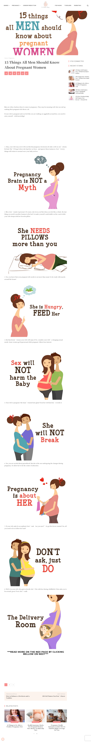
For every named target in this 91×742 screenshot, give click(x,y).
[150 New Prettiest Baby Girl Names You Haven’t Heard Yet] (71, 98)
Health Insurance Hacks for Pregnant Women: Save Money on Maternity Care (35, 727)
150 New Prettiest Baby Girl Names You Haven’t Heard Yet (82, 98)
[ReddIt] (22, 73)
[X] (10, 73)
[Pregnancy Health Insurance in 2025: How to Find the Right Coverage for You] (57, 715)
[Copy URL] (26, 73)
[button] (87, 5)
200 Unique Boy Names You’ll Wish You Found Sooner (82, 78)
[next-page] (37, 734)
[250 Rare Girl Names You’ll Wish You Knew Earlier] (71, 71)
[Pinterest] (14, 73)
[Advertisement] (35, 91)
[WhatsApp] (18, 73)
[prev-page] (34, 734)
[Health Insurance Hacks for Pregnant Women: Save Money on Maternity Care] (36, 715)
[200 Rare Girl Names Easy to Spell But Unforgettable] (71, 91)
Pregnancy (11, 58)
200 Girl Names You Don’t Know (53, 696)
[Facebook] (6, 73)
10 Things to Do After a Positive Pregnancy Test (15, 726)
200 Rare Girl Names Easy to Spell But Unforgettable (81, 91)
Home (6, 58)
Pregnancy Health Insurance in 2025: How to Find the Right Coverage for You (56, 727)
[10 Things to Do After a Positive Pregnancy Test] (14, 715)
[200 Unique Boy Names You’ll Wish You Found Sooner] (71, 78)
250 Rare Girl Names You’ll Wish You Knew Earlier (82, 71)
